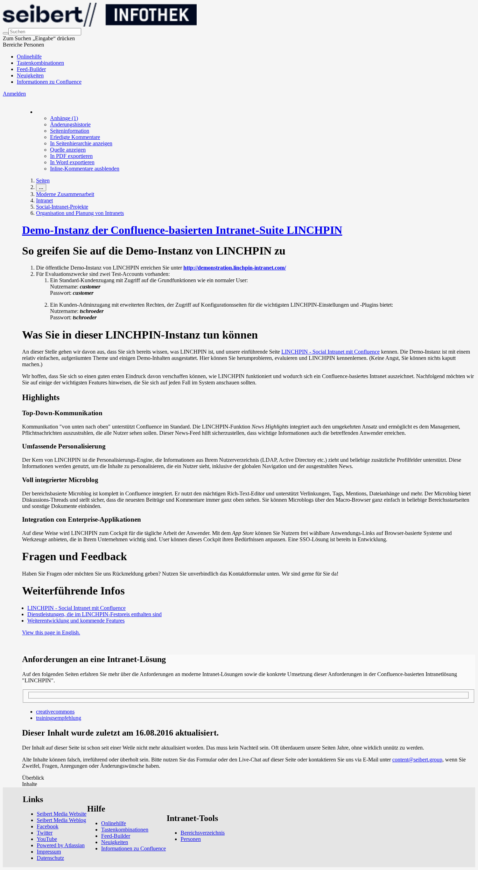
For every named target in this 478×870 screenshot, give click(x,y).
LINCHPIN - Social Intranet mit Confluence (330, 352)
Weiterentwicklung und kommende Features (76, 621)
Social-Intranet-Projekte (62, 207)
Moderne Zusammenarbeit (65, 194)
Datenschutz (50, 858)
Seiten (43, 180)
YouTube (47, 839)
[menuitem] (64, 118)
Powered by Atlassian (61, 845)
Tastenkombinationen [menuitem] (40, 63)
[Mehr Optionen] (36, 112)
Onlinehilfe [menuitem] (29, 57)
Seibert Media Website (61, 814)
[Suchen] (5, 33)
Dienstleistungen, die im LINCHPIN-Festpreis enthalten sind (94, 614)
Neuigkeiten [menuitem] (30, 75)
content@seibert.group (417, 760)
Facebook (47, 826)
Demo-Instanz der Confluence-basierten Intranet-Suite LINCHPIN (182, 230)
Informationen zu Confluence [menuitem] (49, 82)
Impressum (49, 852)
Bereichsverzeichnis (203, 833)
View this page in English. (51, 632)
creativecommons (55, 712)
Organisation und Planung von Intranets (80, 213)
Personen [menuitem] (191, 839)
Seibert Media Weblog (61, 820)
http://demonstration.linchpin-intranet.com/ (234, 268)
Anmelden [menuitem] (14, 94)
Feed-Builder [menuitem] (31, 69)
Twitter (44, 833)
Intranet (44, 200)
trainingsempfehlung (58, 718)
